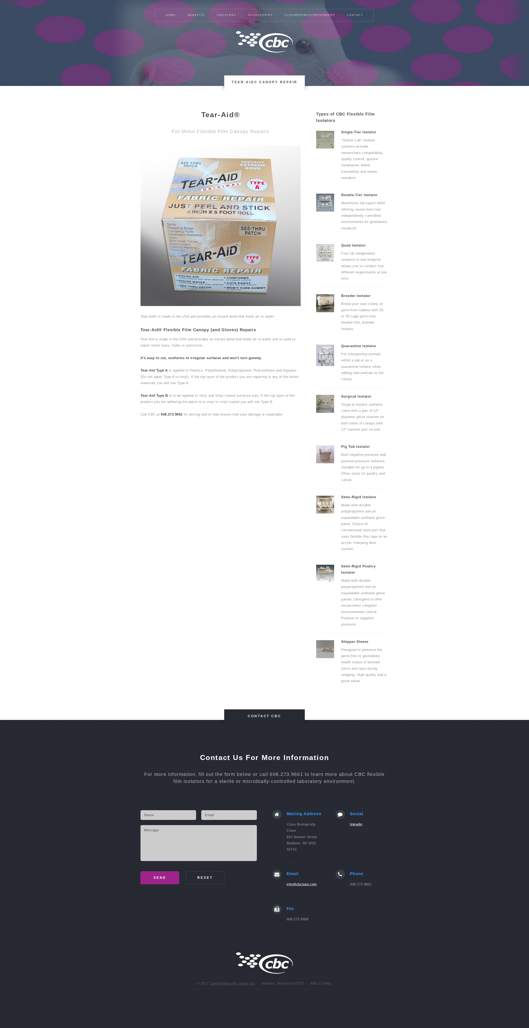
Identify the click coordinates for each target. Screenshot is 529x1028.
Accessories (260, 15)
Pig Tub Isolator (355, 446)
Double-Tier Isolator (359, 195)
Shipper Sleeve (354, 642)
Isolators (226, 15)
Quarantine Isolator (358, 346)
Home (171, 15)
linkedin (356, 824)
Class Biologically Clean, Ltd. (232, 983)
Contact (355, 15)
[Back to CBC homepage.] (264, 52)
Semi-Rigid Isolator (358, 497)
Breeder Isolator (356, 296)
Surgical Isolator (356, 396)
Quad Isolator (353, 245)
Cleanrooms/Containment (310, 15)
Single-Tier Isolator (358, 132)
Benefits (196, 15)
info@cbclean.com (302, 884)
